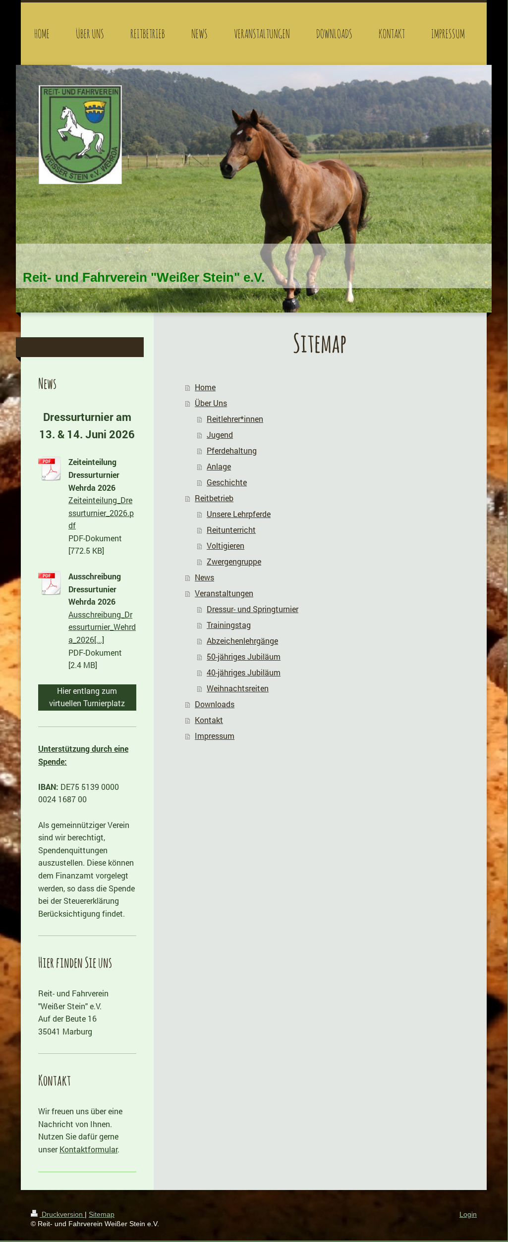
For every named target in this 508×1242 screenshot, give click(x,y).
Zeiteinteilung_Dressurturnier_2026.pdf (101, 512)
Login (468, 1214)
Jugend (220, 434)
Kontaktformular (88, 1149)
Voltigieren (225, 545)
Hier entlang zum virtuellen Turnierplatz (87, 697)
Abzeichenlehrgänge (242, 640)
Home (205, 387)
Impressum (214, 735)
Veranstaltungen (224, 593)
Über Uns (211, 403)
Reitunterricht (231, 529)
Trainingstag (229, 625)
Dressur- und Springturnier (252, 609)
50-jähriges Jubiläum (244, 656)
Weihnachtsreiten (238, 688)
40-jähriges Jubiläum (244, 672)
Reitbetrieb (214, 498)
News (204, 577)
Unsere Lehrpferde (239, 514)
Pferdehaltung (232, 450)
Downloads (214, 704)
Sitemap (101, 1214)
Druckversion (62, 1214)
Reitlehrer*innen (235, 419)
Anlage (219, 466)
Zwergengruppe (234, 561)
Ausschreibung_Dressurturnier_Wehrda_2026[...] (102, 627)
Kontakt (209, 720)
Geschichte (227, 482)
